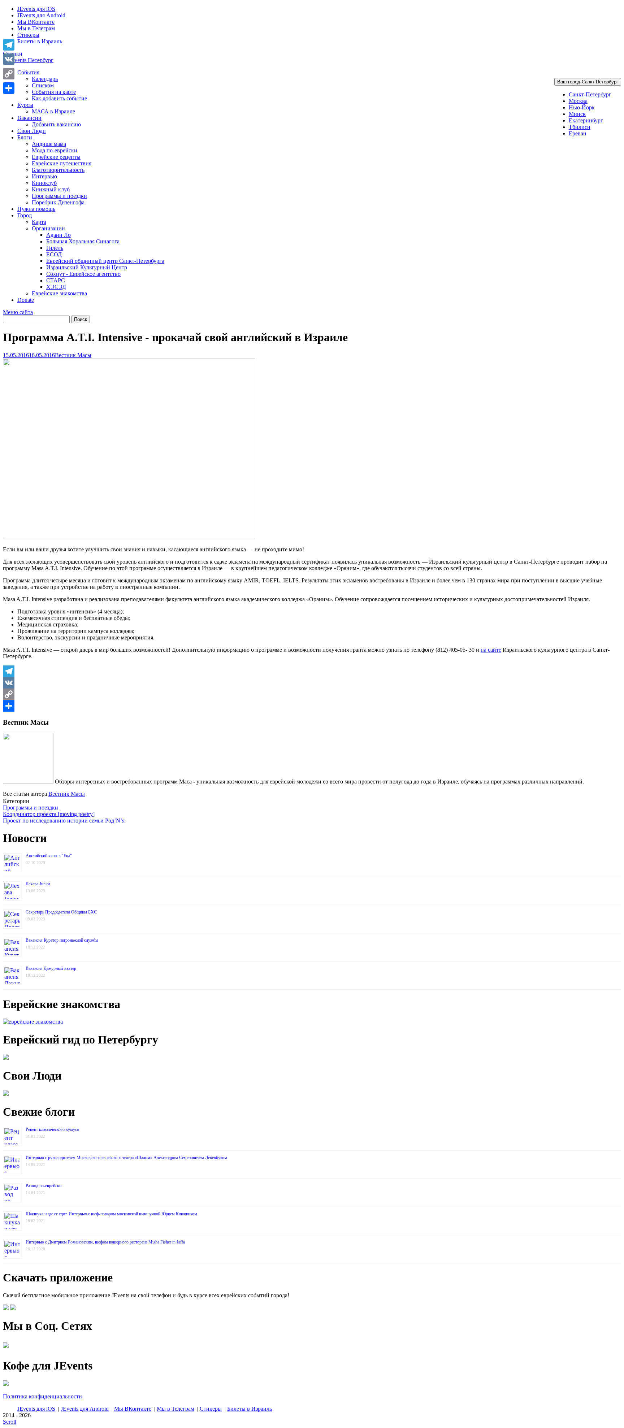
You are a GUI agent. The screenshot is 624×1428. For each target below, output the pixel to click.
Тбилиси (579, 127)
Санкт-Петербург (590, 94)
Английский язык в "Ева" (49, 855)
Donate (25, 300)
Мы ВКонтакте (36, 22)
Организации (48, 228)
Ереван (577, 133)
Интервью (44, 176)
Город (24, 215)
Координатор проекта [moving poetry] (49, 814)
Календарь (45, 79)
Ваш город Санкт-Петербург (587, 81)
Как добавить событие (59, 98)
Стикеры (28, 35)
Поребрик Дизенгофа (58, 202)
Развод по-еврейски (43, 1185)
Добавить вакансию (56, 124)
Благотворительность (58, 170)
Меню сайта (18, 312)
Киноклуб (44, 183)
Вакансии (29, 118)
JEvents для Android (41, 15)
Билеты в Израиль (39, 41)
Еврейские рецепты (56, 157)
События (28, 72)
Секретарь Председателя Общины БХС (61, 912)
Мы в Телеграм (36, 28)
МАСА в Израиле (53, 111)
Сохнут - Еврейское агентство (83, 274)
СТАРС (55, 280)
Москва (578, 101)
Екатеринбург (586, 120)
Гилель (54, 248)
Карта (39, 222)
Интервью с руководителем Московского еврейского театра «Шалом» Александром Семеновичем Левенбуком (126, 1157)
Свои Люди (31, 131)
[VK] (312, 683)
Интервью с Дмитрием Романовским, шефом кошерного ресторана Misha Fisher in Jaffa (105, 1242)
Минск (577, 114)
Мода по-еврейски (54, 150)
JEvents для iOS (36, 9)
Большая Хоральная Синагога (83, 241)
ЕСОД (54, 254)
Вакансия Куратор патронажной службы (62, 940)
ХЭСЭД (56, 287)
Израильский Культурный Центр (86, 267)
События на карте (54, 92)
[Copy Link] (312, 694)
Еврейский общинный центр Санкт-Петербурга (105, 261)
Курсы (25, 105)
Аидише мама (49, 144)
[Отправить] (312, 706)
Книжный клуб (51, 189)
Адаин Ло (58, 235)
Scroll (9, 1422)
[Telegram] (312, 671)
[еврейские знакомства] (33, 1022)
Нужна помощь (36, 209)
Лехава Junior (38, 883)
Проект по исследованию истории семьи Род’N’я (64, 820)
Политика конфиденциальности (42, 1396)
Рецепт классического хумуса (52, 1129)
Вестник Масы (73, 355)
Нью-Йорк (582, 107)
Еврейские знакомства (59, 293)
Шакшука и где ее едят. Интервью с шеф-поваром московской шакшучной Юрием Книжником (111, 1213)
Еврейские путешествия (61, 163)
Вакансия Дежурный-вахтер (51, 968)
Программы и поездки (59, 196)
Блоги (24, 137)
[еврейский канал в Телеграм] (6, 1348)
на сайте (491, 650)
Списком (43, 85)
